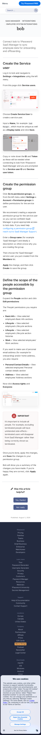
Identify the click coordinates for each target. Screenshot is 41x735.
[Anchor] (11, 67)
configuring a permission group (17, 228)
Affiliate (20, 635)
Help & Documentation (21, 600)
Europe (20, 616)
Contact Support (20, 606)
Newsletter (20, 650)
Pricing (20, 533)
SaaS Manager (12, 21)
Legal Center (20, 653)
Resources (20, 582)
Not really (20, 507)
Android (20, 671)
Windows (20, 668)
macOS (20, 663)
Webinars (20, 585)
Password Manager (20, 579)
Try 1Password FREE (29, 3)
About (20, 629)
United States (20, 622)
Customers (20, 576)
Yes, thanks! (20, 500)
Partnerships (20, 632)
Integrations (29, 21)
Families (20, 535)
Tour (20, 562)
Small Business (20, 544)
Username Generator (20, 568)
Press (20, 638)
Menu (5, 3)
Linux (20, 674)
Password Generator (20, 565)
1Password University (20, 587)
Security (20, 571)
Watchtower (20, 549)
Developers (20, 552)
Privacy (20, 573)
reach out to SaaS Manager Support (19, 231)
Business (20, 541)
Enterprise (20, 547)
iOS (20, 666)
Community (20, 603)
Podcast (20, 647)
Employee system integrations (21, 24)
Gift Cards (20, 641)
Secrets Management (20, 590)
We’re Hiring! (20, 644)
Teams (20, 538)
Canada (21, 619)
